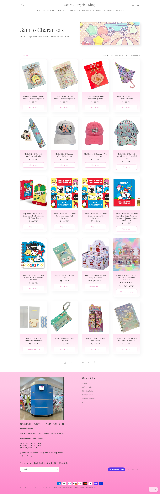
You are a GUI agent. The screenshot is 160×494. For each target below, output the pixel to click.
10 (89, 362)
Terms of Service (88, 399)
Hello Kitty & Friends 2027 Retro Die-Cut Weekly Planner (34, 277)
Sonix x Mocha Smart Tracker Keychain (95, 97)
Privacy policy (67, 487)
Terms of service (79, 487)
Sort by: (106, 55)
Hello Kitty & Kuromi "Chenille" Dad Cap (64, 155)
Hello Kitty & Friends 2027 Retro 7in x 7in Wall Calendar (96, 216)
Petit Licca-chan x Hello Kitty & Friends (95, 276)
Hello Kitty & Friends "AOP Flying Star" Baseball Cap (126, 156)
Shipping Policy (88, 391)
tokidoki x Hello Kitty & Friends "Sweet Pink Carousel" (126, 277)
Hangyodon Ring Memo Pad (64, 276)
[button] (22, 4)
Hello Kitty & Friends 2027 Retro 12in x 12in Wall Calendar (65, 216)
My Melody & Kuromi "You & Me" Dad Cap (95, 155)
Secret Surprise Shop (31, 488)
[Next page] (94, 362)
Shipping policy (91, 487)
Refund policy (57, 487)
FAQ (83, 402)
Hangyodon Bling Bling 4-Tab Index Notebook (126, 339)
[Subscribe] (56, 469)
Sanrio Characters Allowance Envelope (33, 339)
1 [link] (65, 362)
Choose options (95, 286)
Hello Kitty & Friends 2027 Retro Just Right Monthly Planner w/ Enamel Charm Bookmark (126, 217)
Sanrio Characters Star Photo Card (95, 339)
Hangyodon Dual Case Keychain (64, 339)
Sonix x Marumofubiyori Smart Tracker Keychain (33, 97)
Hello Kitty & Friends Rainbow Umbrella (33, 155)
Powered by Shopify (45, 488)
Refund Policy (87, 387)
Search (84, 383)
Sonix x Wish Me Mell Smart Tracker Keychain (64, 97)
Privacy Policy (87, 395)
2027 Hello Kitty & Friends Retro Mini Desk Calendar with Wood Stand (34, 216)
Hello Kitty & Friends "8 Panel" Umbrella (126, 97)
